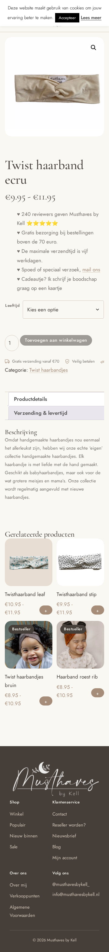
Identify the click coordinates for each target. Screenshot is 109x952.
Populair (17, 825)
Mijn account (64, 857)
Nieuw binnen (24, 836)
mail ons (91, 269)
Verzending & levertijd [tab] (40, 413)
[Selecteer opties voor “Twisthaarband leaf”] (45, 610)
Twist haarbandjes (48, 370)
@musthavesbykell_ (71, 884)
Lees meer (91, 17)
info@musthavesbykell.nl (75, 894)
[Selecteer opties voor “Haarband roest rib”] (97, 692)
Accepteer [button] (67, 18)
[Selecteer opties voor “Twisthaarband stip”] (97, 610)
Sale (14, 846)
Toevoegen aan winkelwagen (56, 340)
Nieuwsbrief (64, 836)
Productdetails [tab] (30, 399)
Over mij (18, 885)
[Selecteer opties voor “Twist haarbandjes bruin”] (45, 701)
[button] (93, 47)
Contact (59, 814)
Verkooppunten (25, 896)
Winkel (16, 814)
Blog (56, 846)
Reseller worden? (69, 825)
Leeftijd (12, 305)
